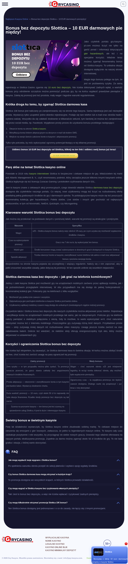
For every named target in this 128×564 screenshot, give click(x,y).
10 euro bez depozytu (59, 87)
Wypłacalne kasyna (57, 538)
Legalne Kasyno (54, 544)
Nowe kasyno (53, 541)
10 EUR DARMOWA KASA (64, 156)
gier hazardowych (93, 53)
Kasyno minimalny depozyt (60, 550)
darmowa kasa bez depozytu (107, 187)
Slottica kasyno (39, 129)
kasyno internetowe (39, 173)
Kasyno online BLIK (56, 547)
